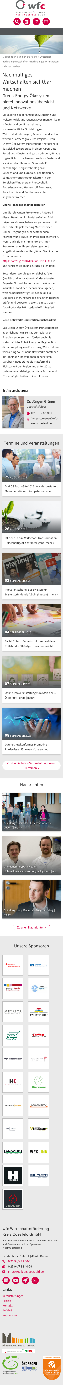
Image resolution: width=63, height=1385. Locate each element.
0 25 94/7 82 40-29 (19, 1266)
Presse (6, 1301)
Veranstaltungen (12, 1296)
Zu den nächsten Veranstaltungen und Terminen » (31, 765)
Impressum (9, 1315)
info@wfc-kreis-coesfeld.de (25, 1271)
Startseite (32, 57)
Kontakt (7, 1306)
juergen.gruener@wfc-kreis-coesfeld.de (44, 420)
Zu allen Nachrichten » (31, 927)
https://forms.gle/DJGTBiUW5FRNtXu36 (26, 261)
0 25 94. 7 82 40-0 (41, 413)
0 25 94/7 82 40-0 (18, 1261)
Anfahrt (7, 1310)
